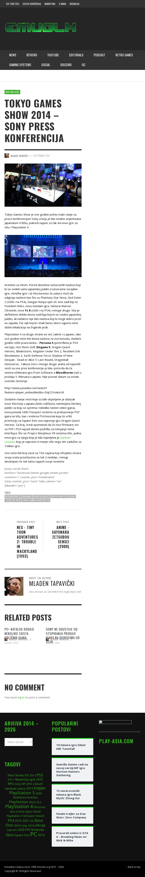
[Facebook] (107, 4)
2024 (17, 825)
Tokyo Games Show (32, 500)
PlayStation (18, 801)
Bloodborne (12, 496)
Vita (47, 500)
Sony (72, 496)
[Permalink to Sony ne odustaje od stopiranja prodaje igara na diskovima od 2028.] (64, 657)
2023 (18, 821)
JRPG (29, 784)
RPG (11, 784)
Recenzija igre (25, 779)
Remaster (29, 816)
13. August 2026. (18, 641)
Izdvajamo (26, 496)
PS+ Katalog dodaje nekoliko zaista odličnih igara (19, 633)
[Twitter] (121, 4)
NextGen (32, 797)
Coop (23, 825)
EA (31, 821)
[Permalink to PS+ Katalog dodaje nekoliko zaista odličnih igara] (22, 657)
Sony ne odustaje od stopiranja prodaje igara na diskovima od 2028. (63, 635)
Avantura (19, 797)
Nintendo (37, 830)
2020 (21, 830)
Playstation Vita (59, 496)
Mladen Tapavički (18, 639)
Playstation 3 (14, 816)
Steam (40, 816)
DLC (39, 802)
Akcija (40, 825)
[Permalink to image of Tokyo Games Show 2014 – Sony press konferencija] (43, 185)
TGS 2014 (15, 500)
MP (23, 784)
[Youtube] (129, 4)
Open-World (33, 811)
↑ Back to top (133, 867)
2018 (31, 825)
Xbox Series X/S (18, 775)
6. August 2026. (59, 641)
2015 (33, 775)
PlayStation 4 (40, 496)
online (20, 811)
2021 (25, 821)
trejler (40, 788)
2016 (41, 835)
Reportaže (12, 92)
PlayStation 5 (22, 792)
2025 (39, 779)
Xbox (9, 835)
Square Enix (21, 835)
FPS (27, 830)
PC (33, 834)
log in (21, 697)
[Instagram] (114, 4)
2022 (32, 802)
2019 (29, 788)
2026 (38, 793)
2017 (11, 779)
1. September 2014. (41, 156)
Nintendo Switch (15, 788)
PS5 (40, 775)
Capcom (12, 830)
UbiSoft (38, 784)
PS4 (11, 820)
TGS (7, 500)
